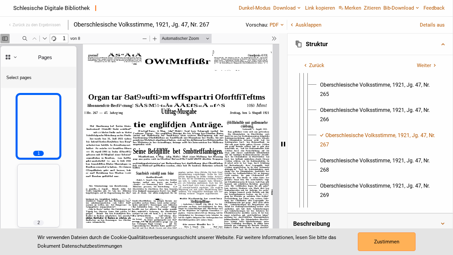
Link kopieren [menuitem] (320, 8)
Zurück (316, 65)
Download (284, 8)
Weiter (424, 65)
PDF (274, 25)
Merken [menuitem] (353, 8)
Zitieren (372, 8)
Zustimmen (386, 242)
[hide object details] (283, 144)
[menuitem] (378, 89)
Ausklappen (308, 25)
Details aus (432, 25)
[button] (370, 44)
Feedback (434, 8)
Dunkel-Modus (255, 8)
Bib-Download (398, 8)
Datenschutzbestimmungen (92, 246)
